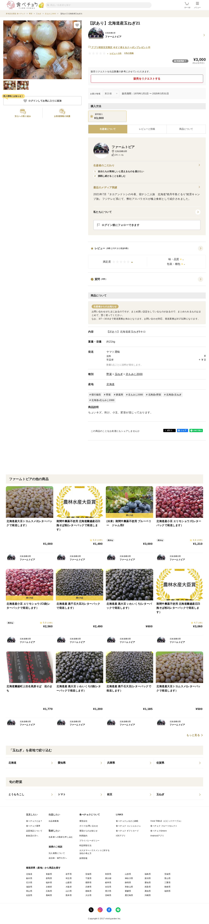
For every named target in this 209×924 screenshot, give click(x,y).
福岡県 (167, 891)
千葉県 (88, 878)
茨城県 (167, 874)
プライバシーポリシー (89, 840)
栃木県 (29, 878)
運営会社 (83, 821)
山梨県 (69, 882)
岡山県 (29, 891)
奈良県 (108, 887)
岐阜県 (108, 882)
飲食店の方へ (32, 836)
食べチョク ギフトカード (127, 831)
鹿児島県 (129, 895)
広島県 (49, 891)
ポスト (170, 430)
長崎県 (49, 895)
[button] (147, 257)
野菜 (109, 374)
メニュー (197, 7)
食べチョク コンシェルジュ (128, 826)
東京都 (108, 878)
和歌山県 (129, 887)
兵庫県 (88, 887)
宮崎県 (108, 895)
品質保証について (34, 831)
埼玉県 (69, 878)
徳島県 (88, 891)
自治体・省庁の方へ (58, 858)
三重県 (167, 882)
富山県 (167, 878)
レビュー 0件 (116, 53)
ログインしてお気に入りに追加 (45, 101)
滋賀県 (29, 887)
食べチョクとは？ (34, 821)
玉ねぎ (119, 374)
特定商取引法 (85, 845)
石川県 (29, 882)
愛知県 (148, 882)
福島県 (148, 874)
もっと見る (193, 735)
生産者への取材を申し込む (61, 837)
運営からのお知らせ (88, 831)
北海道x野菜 (154, 394)
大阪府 (69, 887)
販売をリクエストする (147, 78)
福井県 (49, 882)
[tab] (146, 129)
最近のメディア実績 (105, 187)
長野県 (88, 882)
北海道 (110, 384)
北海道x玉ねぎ (173, 394)
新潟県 (148, 878)
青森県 (49, 874)
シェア (183, 430)
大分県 (88, 895)
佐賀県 (29, 895)
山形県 (128, 874)
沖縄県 (148, 895)
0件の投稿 (129, 53)
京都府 (49, 887)
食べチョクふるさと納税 (127, 821)
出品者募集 (54, 821)
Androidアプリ (157, 836)
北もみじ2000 (134, 374)
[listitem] (30, 763)
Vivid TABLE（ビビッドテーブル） (166, 821)
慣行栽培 (96, 394)
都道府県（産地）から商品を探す (43, 867)
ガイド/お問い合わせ (88, 826)
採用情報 (83, 858)
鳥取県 (148, 887)
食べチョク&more (158, 831)
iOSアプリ (120, 836)
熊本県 (69, 895)
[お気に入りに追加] (77, 25)
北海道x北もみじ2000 (102, 400)
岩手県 (69, 874)
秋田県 (108, 874)
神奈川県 (129, 878)
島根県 (167, 887)
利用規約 (83, 836)
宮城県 (88, 874)
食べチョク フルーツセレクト (163, 826)
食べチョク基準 (33, 826)
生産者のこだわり (103, 165)
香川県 (108, 891)
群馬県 (49, 878)
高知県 (148, 891)
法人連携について (57, 853)
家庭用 (119, 394)
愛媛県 (128, 891)
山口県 (69, 891)
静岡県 (128, 882)
